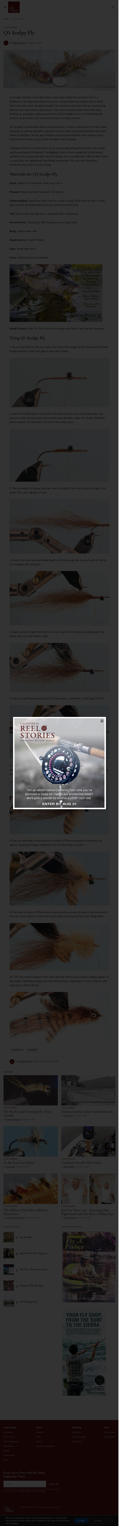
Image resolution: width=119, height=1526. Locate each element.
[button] (102, 721)
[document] (59, 763)
